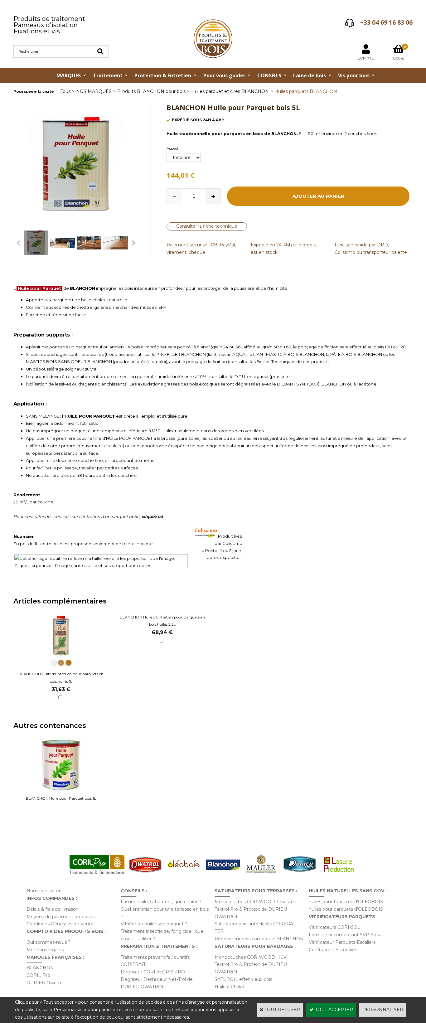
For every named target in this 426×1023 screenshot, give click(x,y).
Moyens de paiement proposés (60, 916)
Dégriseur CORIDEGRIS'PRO (153, 972)
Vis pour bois (354, 75)
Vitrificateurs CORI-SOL (334, 927)
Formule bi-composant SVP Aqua (345, 935)
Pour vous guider (224, 75)
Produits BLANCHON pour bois (151, 91)
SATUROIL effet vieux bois (243, 979)
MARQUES (68, 75)
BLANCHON (40, 968)
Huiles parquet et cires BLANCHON (230, 91)
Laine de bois (309, 75)
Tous (65, 91)
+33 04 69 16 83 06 (386, 22)
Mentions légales (45, 950)
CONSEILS (269, 75)
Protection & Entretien (162, 75)
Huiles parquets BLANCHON (305, 91)
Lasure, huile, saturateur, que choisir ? (161, 901)
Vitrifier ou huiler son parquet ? (154, 924)
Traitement (108, 75)
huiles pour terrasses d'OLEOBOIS (346, 901)
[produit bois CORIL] (97, 874)
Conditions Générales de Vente (60, 924)
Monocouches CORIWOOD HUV (251, 957)
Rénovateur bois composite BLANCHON (259, 939)
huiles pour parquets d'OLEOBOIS (346, 909)
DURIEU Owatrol (45, 983)
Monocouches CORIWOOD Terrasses (255, 901)
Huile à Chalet (230, 987)
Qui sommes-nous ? (48, 942)
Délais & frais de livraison (53, 909)
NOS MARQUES (94, 91)
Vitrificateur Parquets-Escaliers (342, 942)
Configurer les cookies (333, 950)
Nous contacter (44, 891)
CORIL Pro (38, 975)
